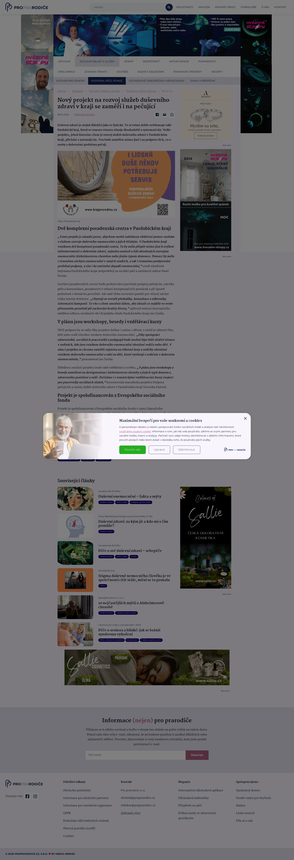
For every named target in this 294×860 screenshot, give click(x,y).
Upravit (159, 449)
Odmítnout (186, 449)
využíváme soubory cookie (135, 431)
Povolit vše (133, 449)
